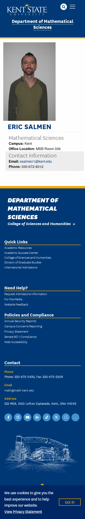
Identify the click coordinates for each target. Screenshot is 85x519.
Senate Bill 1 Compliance (20, 336)
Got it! (70, 502)
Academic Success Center (21, 252)
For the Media (13, 299)
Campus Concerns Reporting (23, 326)
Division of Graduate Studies (22, 262)
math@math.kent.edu (19, 390)
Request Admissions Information (25, 293)
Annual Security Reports (20, 320)
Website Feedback (16, 304)
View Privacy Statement (23, 511)
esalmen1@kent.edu (36, 161)
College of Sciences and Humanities (39, 223)
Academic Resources (18, 247)
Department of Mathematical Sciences (42, 23)
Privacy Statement (16, 331)
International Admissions (20, 267)
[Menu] (72, 7)
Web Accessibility (15, 341)
